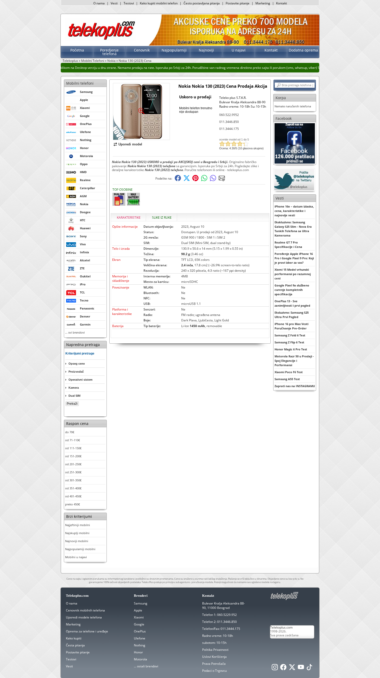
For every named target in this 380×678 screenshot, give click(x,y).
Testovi (129, 3)
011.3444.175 (229, 129)
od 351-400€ (73, 488)
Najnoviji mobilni (76, 541)
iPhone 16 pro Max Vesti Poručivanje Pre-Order (291, 326)
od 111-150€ (73, 448)
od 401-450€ (73, 496)
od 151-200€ (73, 456)
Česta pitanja (75, 645)
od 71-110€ (72, 440)
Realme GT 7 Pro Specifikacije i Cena (288, 244)
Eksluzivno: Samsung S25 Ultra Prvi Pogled (292, 315)
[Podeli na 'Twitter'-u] (187, 180)
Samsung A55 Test (287, 379)
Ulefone (139, 638)
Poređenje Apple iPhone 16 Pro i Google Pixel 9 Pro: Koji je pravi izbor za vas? (294, 258)
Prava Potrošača (214, 663)
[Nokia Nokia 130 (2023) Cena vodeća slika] (141, 138)
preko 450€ (72, 504)
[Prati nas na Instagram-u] (275, 668)
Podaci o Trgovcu (214, 670)
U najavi (239, 50)
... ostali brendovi (146, 666)
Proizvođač (76, 371)
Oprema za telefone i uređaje (87, 631)
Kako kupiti (73, 638)
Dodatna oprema (303, 50)
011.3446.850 (229, 122)
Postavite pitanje (237, 3)
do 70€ (69, 432)
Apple (138, 610)
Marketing (262, 3)
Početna (77, 50)
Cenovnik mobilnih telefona (85, 610)
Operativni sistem (81, 379)
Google (139, 624)
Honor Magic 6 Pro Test (291, 349)
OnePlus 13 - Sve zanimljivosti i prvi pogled (292, 303)
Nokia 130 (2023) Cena (135, 60)
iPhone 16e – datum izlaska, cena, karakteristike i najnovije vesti (294, 210)
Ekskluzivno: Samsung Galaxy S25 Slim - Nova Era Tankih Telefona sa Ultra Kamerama (293, 228)
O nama (99, 3)
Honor (138, 652)
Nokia (111, 60)
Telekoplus (70, 60)
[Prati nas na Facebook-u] (295, 143)
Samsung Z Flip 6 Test (289, 342)
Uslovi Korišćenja (214, 656)
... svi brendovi (75, 332)
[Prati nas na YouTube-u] (301, 668)
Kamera (74, 387)
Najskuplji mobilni (77, 533)
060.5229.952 (227, 615)
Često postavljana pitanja (202, 3)
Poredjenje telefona (109, 52)
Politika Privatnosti (215, 649)
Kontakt (281, 3)
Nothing (139, 645)
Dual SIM (74, 395)
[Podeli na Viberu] (213, 180)
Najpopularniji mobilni (80, 549)
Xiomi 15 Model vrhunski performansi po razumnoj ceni (293, 274)
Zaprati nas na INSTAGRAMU (295, 386)
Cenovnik (142, 50)
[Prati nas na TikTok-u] (309, 668)
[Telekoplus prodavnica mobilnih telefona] (100, 40)
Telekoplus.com (281, 627)
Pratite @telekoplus (293, 187)
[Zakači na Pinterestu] (195, 180)
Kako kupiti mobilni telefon (159, 3)
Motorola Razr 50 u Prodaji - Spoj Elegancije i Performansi (294, 360)
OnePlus (140, 631)
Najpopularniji (174, 50)
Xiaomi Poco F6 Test (289, 372)
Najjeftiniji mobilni (77, 525)
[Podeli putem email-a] (222, 180)
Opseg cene (77, 363)
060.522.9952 (229, 115)
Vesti (114, 3)
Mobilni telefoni (80, 83)
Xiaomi (139, 617)
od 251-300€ (73, 472)
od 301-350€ (73, 480)
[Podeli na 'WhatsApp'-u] (204, 180)
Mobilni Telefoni (92, 60)
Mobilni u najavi (76, 557)
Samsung (140, 603)
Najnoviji (206, 50)
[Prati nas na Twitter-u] (292, 668)
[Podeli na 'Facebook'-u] (178, 180)
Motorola (140, 659)
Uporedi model (130, 144)
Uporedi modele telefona (84, 617)
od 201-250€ (73, 464)
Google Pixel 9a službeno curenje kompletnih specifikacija (292, 289)
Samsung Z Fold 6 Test (290, 335)
